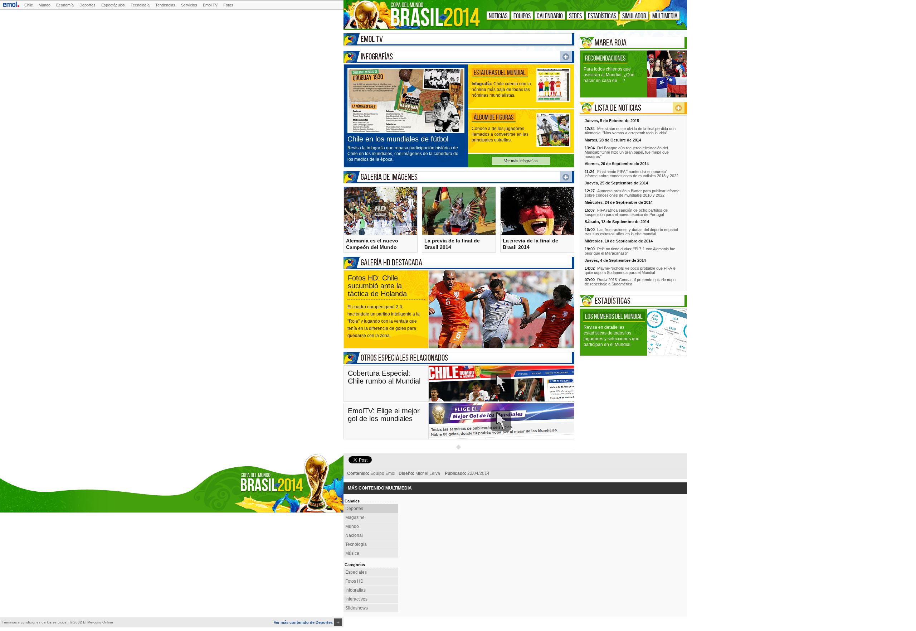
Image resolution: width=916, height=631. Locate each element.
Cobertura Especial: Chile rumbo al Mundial (384, 377)
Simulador (634, 16)
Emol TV (210, 5)
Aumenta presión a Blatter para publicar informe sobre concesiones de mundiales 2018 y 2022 (632, 193)
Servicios (189, 5)
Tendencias (165, 5)
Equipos (522, 16)
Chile (28, 5)
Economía (65, 5)
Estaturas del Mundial (500, 72)
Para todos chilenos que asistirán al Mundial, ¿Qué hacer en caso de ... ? (609, 75)
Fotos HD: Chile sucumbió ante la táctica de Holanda (377, 286)
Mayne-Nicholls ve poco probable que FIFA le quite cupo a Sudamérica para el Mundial (630, 270)
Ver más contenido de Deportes (307, 622)
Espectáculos (113, 5)
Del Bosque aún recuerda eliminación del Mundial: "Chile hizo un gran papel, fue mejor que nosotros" (627, 152)
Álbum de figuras (493, 117)
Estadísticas (602, 16)
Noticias (498, 16)
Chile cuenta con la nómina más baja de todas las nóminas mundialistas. (501, 89)
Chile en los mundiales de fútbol (397, 139)
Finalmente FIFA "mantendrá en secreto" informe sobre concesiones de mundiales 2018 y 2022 (631, 173)
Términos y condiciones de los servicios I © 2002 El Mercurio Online (57, 622)
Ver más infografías (521, 161)
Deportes (87, 5)
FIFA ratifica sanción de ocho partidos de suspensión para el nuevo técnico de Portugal (626, 212)
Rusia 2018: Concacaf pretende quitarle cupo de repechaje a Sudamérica (630, 282)
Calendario (550, 16)
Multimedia (664, 16)
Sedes (575, 16)
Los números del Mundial (614, 316)
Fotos (228, 5)
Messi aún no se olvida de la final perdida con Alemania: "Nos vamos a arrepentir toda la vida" (630, 130)
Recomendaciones (605, 58)
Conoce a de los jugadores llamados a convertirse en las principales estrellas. (500, 134)
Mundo (44, 5)
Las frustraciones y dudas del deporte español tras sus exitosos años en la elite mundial (631, 231)
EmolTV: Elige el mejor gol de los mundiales (384, 415)
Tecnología (140, 5)
